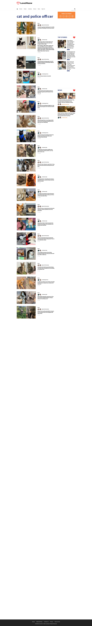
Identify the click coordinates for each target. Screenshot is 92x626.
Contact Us (46, 621)
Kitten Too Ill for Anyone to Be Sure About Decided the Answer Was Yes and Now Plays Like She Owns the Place (66, 114)
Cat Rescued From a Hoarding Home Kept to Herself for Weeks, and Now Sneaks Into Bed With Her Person (46, 180)
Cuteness (30, 9)
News (39, 9)
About (33, 621)
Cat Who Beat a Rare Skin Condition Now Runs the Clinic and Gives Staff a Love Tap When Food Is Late (45, 150)
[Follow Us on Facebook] (60, 16)
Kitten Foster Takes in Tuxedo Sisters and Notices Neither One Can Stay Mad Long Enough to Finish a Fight (45, 42)
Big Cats (43, 9)
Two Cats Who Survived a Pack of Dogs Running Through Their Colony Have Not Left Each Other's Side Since (46, 253)
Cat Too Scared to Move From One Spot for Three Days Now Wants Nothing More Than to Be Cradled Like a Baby (46, 238)
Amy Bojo (45, 39)
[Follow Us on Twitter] (63, 16)
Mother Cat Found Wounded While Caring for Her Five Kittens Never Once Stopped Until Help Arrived (46, 312)
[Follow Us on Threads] (72, 16)
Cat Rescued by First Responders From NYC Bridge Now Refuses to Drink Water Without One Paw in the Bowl (46, 62)
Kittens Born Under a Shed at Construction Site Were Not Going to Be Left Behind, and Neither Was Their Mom (45, 224)
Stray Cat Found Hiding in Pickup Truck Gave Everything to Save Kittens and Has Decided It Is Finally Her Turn (71, 65)
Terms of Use (57, 621)
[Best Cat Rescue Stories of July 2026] (26, 77)
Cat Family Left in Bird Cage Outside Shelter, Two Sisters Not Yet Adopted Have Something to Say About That (46, 268)
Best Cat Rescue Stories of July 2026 (44, 76)
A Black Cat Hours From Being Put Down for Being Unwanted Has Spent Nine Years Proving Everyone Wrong (46, 136)
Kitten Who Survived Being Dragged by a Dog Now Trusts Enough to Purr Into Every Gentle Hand (46, 106)
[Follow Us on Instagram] (66, 16)
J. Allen (43, 39)
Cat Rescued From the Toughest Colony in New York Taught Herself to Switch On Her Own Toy (45, 91)
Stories (20, 9)
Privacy (51, 621)
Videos (25, 9)
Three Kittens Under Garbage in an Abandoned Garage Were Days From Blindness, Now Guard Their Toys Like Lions (70, 44)
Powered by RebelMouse (73, 10)
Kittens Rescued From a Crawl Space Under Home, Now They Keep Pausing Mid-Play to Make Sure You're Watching (46, 121)
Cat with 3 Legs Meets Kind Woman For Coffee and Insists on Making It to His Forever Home (46, 28)
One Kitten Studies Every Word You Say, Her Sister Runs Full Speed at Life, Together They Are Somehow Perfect (66, 101)
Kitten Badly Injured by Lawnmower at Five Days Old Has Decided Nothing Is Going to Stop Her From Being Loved (46, 297)
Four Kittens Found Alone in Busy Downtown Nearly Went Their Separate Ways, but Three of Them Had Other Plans (46, 194)
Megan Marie (44, 59)
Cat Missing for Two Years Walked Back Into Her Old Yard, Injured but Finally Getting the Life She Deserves (71, 55)
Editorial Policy (39, 621)
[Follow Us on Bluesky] (69, 16)
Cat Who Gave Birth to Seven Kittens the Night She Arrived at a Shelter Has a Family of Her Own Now (46, 283)
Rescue (34, 9)
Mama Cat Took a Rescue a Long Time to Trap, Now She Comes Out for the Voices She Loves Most (46, 165)
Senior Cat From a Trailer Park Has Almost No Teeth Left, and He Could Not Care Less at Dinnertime (46, 209)
